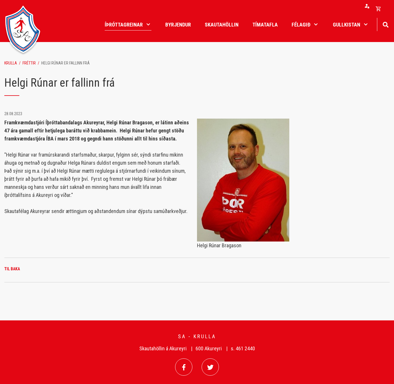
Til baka (12, 269)
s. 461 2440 (243, 348)
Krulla (10, 63)
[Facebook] (183, 367)
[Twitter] (210, 367)
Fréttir (29, 63)
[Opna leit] (385, 24)
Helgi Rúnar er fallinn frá (65, 63)
